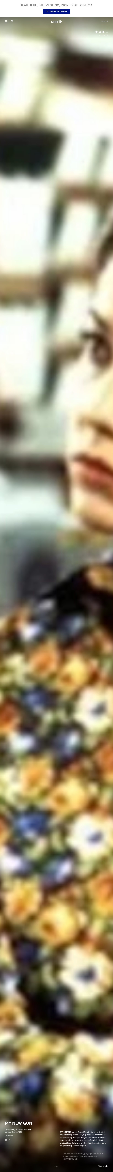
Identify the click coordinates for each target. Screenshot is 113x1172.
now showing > (71, 1159)
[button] (6, 21)
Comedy (9, 1135)
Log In (104, 21)
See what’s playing (56, 11)
